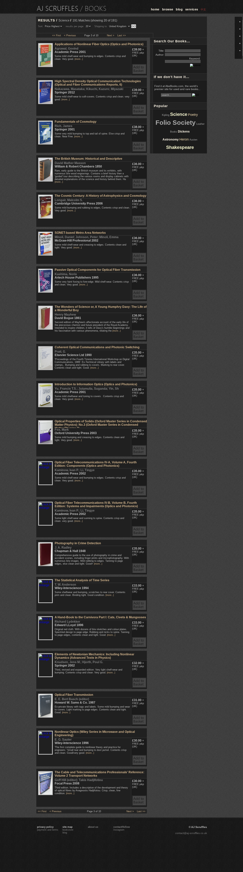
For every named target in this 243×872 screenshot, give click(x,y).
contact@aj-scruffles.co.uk (191, 833)
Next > (110, 35)
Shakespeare (180, 147)
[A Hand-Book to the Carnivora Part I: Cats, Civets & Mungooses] (45, 638)
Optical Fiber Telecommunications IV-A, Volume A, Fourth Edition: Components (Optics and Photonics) (96, 464)
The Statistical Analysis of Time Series (82, 580)
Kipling (165, 115)
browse (167, 9)
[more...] (79, 59)
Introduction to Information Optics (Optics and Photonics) (96, 384)
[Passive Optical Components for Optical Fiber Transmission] (45, 291)
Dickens (184, 131)
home (155, 9)
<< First (56, 35)
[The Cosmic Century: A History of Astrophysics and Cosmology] (45, 217)
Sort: (40, 26)
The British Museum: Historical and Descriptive (88, 158)
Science (178, 114)
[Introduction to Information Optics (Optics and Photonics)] (45, 406)
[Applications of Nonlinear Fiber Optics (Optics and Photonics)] (45, 66)
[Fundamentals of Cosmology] (45, 143)
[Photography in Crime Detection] (45, 565)
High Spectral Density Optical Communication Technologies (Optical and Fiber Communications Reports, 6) (98, 83)
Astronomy (171, 139)
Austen (193, 139)
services (191, 9)
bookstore (67, 829)
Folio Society (175, 122)
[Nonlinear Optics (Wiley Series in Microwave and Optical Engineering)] (45, 753)
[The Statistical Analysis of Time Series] (45, 601)
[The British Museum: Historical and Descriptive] (45, 180)
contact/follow (121, 826)
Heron (184, 139)
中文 (203, 9)
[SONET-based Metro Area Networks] (45, 254)
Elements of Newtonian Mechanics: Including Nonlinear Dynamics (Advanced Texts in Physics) (94, 656)
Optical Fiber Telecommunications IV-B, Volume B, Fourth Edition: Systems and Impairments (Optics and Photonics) (96, 504)
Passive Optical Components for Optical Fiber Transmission (97, 269)
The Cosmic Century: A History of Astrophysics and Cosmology (100, 195)
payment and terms (47, 829)
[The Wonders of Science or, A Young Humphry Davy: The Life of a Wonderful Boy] (45, 328)
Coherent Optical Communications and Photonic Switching (97, 347)
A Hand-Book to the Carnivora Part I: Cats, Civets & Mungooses (100, 617)
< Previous (70, 35)
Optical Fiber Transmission (74, 694)
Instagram (118, 829)
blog (179, 9)
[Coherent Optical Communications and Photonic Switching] (45, 369)
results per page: (75, 26)
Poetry (193, 115)
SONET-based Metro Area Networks (80, 232)
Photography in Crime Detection (78, 543)
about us (93, 826)
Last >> (121, 35)
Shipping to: (100, 26)
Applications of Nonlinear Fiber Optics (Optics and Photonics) (99, 44)
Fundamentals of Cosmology (75, 121)
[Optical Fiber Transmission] (45, 716)
